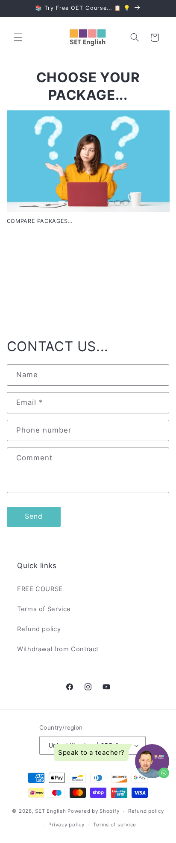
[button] (18, 37)
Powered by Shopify (93, 811)
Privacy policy (66, 825)
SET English (50, 811)
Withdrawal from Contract (58, 649)
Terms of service (114, 825)
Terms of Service (44, 609)
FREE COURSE (40, 589)
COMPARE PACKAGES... (40, 221)
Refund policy (39, 629)
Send (34, 516)
